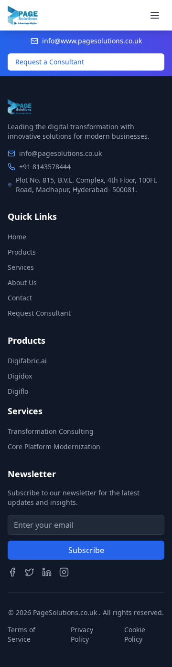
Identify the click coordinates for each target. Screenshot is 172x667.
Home (17, 236)
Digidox (20, 375)
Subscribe (86, 550)
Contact (20, 297)
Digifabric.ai (27, 360)
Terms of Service (21, 634)
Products (22, 252)
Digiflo (18, 391)
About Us (22, 282)
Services (21, 267)
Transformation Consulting (51, 431)
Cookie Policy (134, 634)
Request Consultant (39, 313)
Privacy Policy (82, 634)
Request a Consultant (49, 61)
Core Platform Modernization (54, 446)
